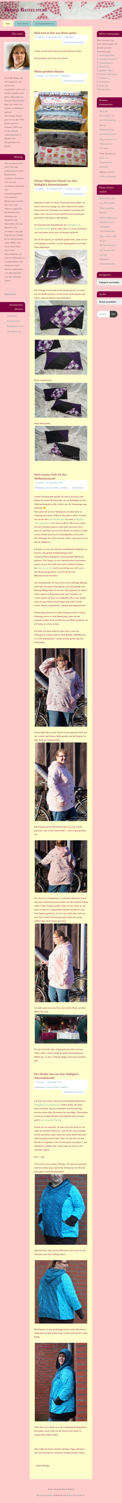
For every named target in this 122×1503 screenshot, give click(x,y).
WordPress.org (14, 331)
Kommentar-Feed (15, 326)
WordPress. (80, 1495)
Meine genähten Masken (49, 71)
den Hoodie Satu (57, 519)
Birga (41, 37)
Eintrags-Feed (13, 321)
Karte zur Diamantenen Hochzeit (108, 143)
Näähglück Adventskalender (47, 1105)
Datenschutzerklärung (45, 23)
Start (8, 23)
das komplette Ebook (50, 1120)
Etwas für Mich (52, 488)
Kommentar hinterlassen (74, 42)
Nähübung (104, 66)
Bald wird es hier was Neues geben (55, 32)
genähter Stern (106, 70)
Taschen (77, 189)
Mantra (70, 1495)
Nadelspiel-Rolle (107, 55)
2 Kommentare (77, 488)
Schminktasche (106, 63)
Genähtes (69, 189)
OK (112, 314)
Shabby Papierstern (108, 74)
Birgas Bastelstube (25, 10)
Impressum (9, 294)
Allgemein (68, 37)
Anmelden (12, 316)
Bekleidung (40, 488)
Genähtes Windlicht (108, 59)
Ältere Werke (22, 23)
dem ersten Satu (45, 568)
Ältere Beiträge (42, 1466)
